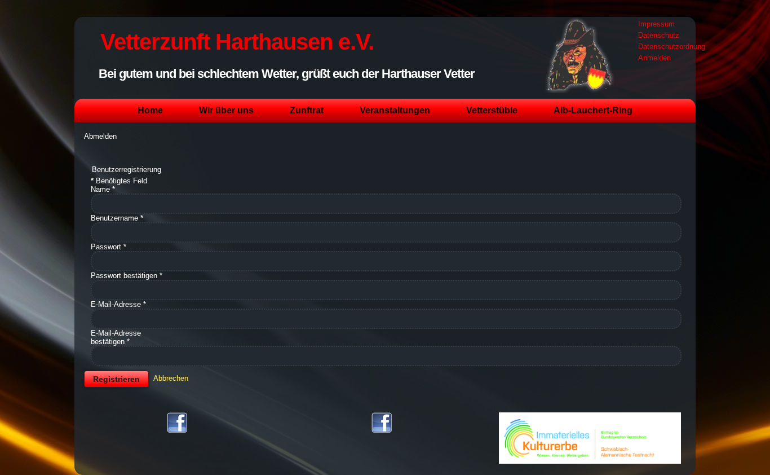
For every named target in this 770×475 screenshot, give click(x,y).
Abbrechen (170, 378)
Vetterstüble (491, 110)
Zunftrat (307, 110)
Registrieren (116, 379)
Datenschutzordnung (671, 46)
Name (103, 189)
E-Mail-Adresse (118, 304)
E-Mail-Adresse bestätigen (116, 337)
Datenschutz (658, 35)
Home (150, 110)
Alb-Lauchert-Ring (593, 110)
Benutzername (117, 218)
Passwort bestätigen (126, 275)
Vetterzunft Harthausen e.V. (237, 41)
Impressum (656, 24)
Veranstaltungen (395, 110)
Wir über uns (226, 110)
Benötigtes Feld (119, 181)
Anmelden (654, 58)
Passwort (108, 247)
